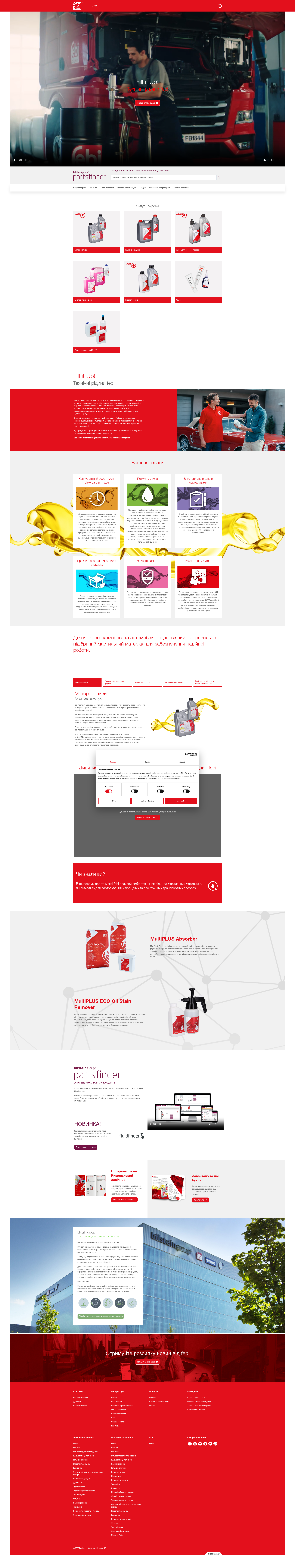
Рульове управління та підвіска (123, 1456)
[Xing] (205, 1444)
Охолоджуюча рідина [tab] (174, 682)
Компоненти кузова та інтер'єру (86, 1511)
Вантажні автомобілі (122, 1438)
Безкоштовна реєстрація (86, 1147)
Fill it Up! (93, 188)
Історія (152, 1406)
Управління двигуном (81, 1464)
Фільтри (76, 1499)
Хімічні (179, 300)
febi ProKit (115, 1426)
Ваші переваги (107, 188)
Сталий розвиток (181, 188)
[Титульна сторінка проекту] (78, 5)
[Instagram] (195, 1444)
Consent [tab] (112, 762)
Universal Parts (117, 1535)
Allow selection (147, 801)
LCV (151, 1438)
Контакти (78, 1391)
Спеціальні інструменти (82, 1515)
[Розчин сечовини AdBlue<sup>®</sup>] (96, 329)
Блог (113, 1418)
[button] (76, 188)
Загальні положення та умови (199, 1406)
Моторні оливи (81, 250)
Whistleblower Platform (196, 1410)
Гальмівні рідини (132, 250)
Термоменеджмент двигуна (84, 1491)
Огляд (75, 1444)
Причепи (114, 1448)
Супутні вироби (79, 188)
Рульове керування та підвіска (85, 1452)
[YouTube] (200, 1444)
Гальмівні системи (80, 1460)
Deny (114, 801)
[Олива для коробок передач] (198, 229)
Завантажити (199, 1200)
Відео (143, 188)
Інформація (117, 1391)
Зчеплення (115, 1488)
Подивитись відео (146, 103)
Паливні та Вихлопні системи (122, 1492)
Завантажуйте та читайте (123, 1200)
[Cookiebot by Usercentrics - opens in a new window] (187, 754)
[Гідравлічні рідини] (147, 279)
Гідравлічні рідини (133, 300)
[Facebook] (190, 1444)
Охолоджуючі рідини (83, 300)
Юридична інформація (196, 1398)
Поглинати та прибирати (159, 188)
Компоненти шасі (118, 1472)
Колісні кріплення (80, 1503)
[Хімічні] (198, 279)
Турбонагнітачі (79, 1487)
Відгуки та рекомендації (158, 1402)
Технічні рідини (79, 1495)
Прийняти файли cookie (145, 817)
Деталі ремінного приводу (121, 1496)
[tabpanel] (147, 718)
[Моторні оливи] (96, 229)
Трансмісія (77, 1507)
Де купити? (77, 1402)
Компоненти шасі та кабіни (122, 1519)
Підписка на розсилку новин (122, 1406)
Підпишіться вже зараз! (146, 1362)
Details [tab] (147, 762)
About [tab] (182, 762)
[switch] (134, 791)
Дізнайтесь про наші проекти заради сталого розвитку (101, 1316)
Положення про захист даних (199, 1402)
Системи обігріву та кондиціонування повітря (88, 1473)
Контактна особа (80, 1406)
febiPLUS (77, 1448)
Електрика (77, 1468)
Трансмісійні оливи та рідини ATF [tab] (114, 682)
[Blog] (215, 1444)
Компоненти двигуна (81, 1479)
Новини (114, 1398)
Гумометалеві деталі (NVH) (83, 1456)
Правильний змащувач (127, 188)
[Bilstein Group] (213, 1554)
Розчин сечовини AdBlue (86, 350)
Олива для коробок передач (188, 250)
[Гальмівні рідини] (147, 229)
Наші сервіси (116, 1402)
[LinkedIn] (210, 1444)
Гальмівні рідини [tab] (142, 682)
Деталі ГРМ (78, 1483)
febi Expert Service (118, 1410)
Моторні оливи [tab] (81, 682)
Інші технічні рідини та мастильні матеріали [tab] (204, 682)
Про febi (153, 1391)
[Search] (219, 177)
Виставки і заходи (118, 1414)
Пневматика (116, 1476)
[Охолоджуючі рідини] (96, 279)
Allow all (180, 801)
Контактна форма (80, 1398)
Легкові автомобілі (83, 1438)
